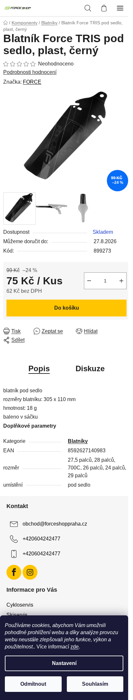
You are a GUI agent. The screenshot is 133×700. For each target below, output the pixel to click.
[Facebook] (13, 572)
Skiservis (16, 615)
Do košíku (66, 308)
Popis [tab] (39, 368)
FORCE (32, 82)
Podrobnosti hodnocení (29, 72)
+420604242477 (41, 538)
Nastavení (64, 663)
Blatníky (78, 441)
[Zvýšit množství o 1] (121, 281)
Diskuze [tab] (90, 368)
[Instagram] (30, 572)
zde (74, 646)
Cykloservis (19, 605)
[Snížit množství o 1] (89, 281)
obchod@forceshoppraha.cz (55, 524)
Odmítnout (33, 684)
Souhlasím (95, 684)
